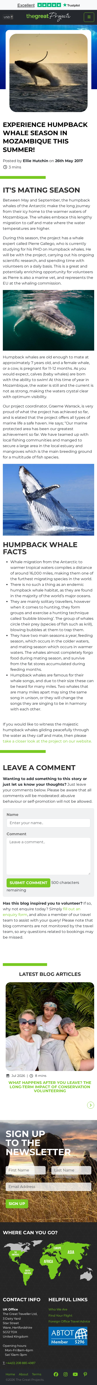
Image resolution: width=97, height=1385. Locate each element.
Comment (16, 834)
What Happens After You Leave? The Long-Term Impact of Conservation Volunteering (49, 1087)
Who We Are (57, 1309)
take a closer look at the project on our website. (47, 741)
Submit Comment (28, 883)
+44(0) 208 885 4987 (21, 1363)
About (23, 1374)
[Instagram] (66, 1374)
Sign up (17, 1203)
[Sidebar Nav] (89, 17)
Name (12, 814)
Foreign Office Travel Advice (69, 1321)
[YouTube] (75, 1374)
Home (10, 1374)
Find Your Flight (60, 1315)
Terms (36, 1374)
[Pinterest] (85, 1374)
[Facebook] (56, 1374)
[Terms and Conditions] (67, 1336)
